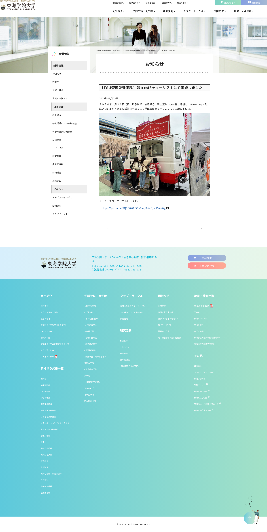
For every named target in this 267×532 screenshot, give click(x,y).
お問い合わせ (199, 378)
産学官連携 (57, 164)
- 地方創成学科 (90, 325)
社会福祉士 (45, 480)
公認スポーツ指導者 (49, 429)
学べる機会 (198, 325)
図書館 (197, 312)
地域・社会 (57, 90)
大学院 (87, 375)
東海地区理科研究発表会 (204, 344)
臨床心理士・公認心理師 (51, 473)
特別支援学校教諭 (48, 410)
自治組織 (124, 318)
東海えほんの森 (200, 318)
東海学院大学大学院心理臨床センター (210, 337)
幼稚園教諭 (45, 385)
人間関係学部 (90, 306)
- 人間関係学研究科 (92, 382)
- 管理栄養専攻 (90, 337)
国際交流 (163, 296)
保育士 (44, 378)
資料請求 (198, 366)
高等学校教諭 (46, 404)
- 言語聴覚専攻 (90, 350)
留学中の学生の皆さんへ (168, 318)
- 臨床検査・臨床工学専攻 (95, 356)
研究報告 (56, 156)
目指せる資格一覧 (52, 368)
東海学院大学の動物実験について (55, 344)
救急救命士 (45, 461)
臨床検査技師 (46, 448)
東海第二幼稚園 (200, 397)
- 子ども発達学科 (91, 318)
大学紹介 (46, 296)
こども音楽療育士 (48, 416)
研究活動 (58, 107)
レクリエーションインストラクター (56, 423)
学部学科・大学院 (95, 296)
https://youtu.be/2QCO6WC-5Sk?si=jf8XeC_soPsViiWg (134, 208)
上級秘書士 (45, 492)
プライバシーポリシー (203, 372)
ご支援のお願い (47, 356)
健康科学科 (89, 331)
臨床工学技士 (46, 454)
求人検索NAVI (90, 401)
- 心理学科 (88, 312)
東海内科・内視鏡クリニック (206, 404)
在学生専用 (89, 394)
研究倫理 (56, 139)
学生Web (88, 388)
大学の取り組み (47, 350)
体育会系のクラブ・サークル (132, 306)
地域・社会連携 (204, 296)
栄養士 (44, 442)
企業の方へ (167, 2)
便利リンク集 (163, 331)
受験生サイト (199, 385)
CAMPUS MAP (47, 331)
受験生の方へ (118, 2)
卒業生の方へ (151, 2)
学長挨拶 (44, 306)
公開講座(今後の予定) (129, 366)
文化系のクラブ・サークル (131, 312)
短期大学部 (89, 363)
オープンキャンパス (62, 197)
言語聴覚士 (45, 467)
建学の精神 (45, 318)
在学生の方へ (134, 2)
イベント (58, 189)
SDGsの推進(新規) (202, 306)
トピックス (57, 147)
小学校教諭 (45, 391)
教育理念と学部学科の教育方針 (54, 325)
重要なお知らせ (60, 98)
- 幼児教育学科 (90, 369)
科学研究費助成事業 (62, 131)
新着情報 (58, 65)
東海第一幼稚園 (200, 391)
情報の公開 (45, 337)
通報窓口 (56, 180)
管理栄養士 (45, 435)
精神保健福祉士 (47, 486)
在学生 (55, 82)
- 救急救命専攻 (90, 344)
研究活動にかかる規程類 (64, 123)
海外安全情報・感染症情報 (169, 337)
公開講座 (56, 172)
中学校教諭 (45, 397)
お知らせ (56, 73)
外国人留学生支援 (165, 312)
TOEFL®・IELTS (164, 325)
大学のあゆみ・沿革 (49, 312)
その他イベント (60, 213)
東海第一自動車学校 (202, 410)
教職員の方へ (182, 2)
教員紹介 (56, 115)
